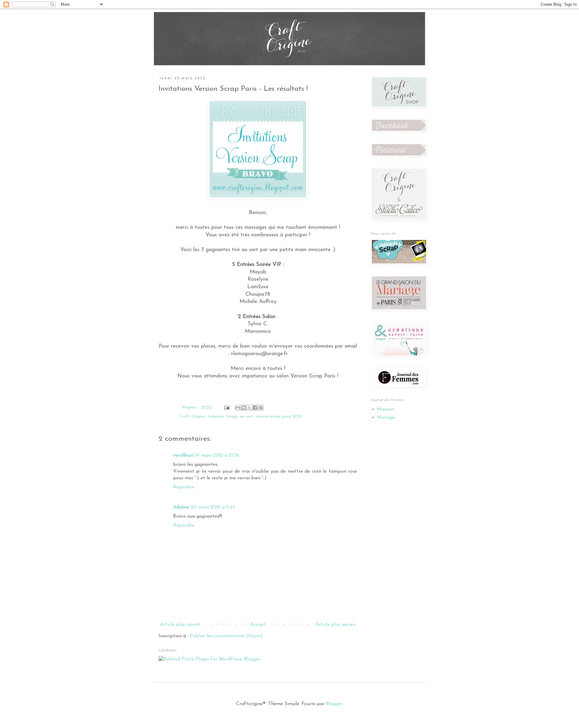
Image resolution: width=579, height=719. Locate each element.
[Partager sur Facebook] (255, 408)
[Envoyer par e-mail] (238, 408)
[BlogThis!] (244, 408)
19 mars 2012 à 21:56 (217, 455)
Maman (385, 409)
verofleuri (183, 455)
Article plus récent (180, 624)
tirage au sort (239, 416)
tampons (216, 416)
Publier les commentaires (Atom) (226, 636)
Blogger (334, 704)
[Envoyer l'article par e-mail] (226, 407)
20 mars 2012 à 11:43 (213, 507)
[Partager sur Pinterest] (261, 408)
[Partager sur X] (249, 408)
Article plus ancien (335, 624)
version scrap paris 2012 (278, 416)
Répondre (183, 487)
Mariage (386, 417)
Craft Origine (192, 416)
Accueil (257, 624)
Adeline (181, 507)
